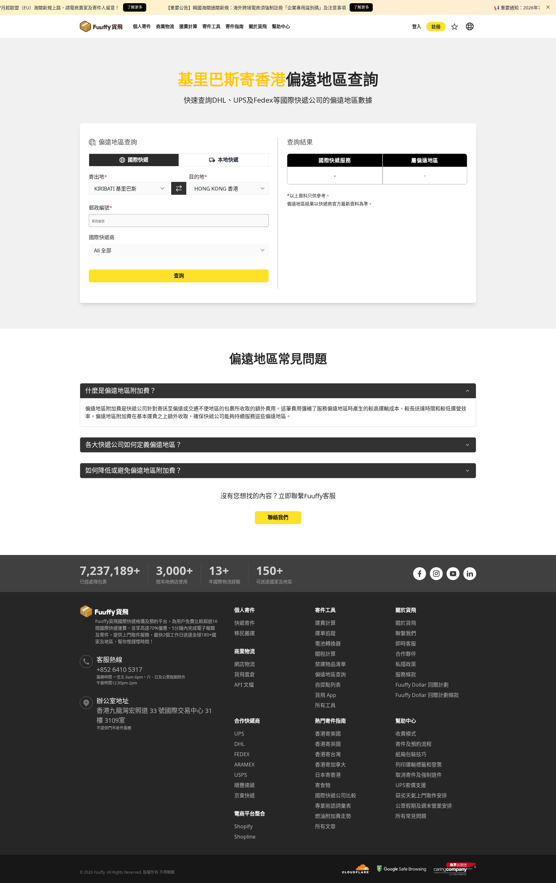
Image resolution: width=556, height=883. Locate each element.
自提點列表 (328, 684)
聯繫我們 (405, 633)
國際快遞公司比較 (335, 795)
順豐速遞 (244, 785)
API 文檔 (244, 684)
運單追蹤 (325, 633)
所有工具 (325, 705)
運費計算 (325, 622)
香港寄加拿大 (330, 764)
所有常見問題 (410, 816)
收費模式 (405, 733)
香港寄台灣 (328, 754)
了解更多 (135, 7)
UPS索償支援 (410, 785)
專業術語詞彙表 (333, 805)
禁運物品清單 (330, 664)
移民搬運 (244, 633)
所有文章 (325, 826)
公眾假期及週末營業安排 (423, 805)
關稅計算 (325, 653)
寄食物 (322, 785)
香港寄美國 (328, 733)
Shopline (244, 836)
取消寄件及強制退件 (418, 774)
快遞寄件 (244, 622)
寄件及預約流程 (413, 743)
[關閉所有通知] (548, 7)
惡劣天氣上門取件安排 (421, 795)
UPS (239, 733)
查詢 (179, 275)
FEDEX (241, 754)
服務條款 (405, 674)
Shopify (243, 826)
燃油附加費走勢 (333, 816)
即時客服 (405, 643)
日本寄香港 (328, 774)
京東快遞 (244, 795)
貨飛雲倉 (244, 674)
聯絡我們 (278, 517)
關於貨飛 (405, 622)
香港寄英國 (328, 743)
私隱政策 (405, 664)
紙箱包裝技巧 (410, 754)
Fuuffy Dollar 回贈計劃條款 (427, 695)
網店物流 (244, 664)
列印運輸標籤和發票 (418, 764)
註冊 (435, 26)
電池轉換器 (328, 643)
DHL (239, 743)
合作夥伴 (405, 653)
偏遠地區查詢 (330, 674)
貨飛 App (325, 695)
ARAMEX (244, 764)
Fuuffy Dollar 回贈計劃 (422, 684)
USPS (240, 774)
